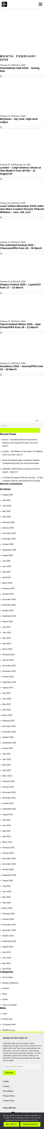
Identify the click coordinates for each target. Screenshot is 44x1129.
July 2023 (6, 693)
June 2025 (6, 566)
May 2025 (6, 572)
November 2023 (9, 671)
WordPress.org (8, 1030)
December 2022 (9, 726)
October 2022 (8, 737)
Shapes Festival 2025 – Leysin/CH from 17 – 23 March (20, 286)
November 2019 (9, 930)
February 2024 (8, 655)
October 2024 (8, 611)
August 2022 (7, 748)
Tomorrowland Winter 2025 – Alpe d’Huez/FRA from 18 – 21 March (20, 326)
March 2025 (7, 583)
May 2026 (6, 511)
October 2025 (8, 544)
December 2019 (9, 925)
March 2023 (7, 715)
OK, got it (11, 1124)
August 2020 (7, 881)
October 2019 (8, 936)
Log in (5, 1014)
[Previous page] (17, 421)
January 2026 (8, 528)
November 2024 (9, 605)
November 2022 (9, 732)
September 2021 (9, 809)
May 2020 (6, 897)
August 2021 (7, 814)
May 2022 (6, 765)
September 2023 (9, 682)
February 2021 (8, 848)
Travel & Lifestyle (9, 1005)
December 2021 (9, 792)
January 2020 (8, 919)
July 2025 (6, 561)
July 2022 (6, 754)
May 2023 (6, 704)
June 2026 (6, 506)
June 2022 (6, 759)
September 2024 (9, 616)
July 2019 (6, 952)
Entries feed (7, 1019)
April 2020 (6, 903)
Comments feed (8, 1025)
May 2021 (6, 831)
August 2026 (7, 495)
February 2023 (8, 721)
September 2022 (9, 743)
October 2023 (8, 677)
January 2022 (8, 787)
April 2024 (6, 644)
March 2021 (7, 842)
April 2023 (6, 710)
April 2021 (6, 836)
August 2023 (7, 688)
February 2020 (8, 914)
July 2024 (6, 627)
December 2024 (9, 599)
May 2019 (6, 963)
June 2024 (6, 632)
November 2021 (9, 798)
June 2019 (6, 958)
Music (4, 994)
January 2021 (8, 853)
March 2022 (7, 776)
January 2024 (8, 660)
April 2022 (6, 770)
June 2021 (6, 825)
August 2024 (7, 621)
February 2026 (8, 522)
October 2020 (8, 869)
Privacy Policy (9, 1096)
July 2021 (6, 820)
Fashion (5, 988)
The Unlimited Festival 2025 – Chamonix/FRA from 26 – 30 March (21, 247)
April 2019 (6, 969)
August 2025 (7, 555)
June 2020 (6, 892)
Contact (6, 1086)
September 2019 (9, 941)
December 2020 (9, 859)
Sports (5, 999)
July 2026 (6, 500)
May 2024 (6, 638)
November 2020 (9, 864)
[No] (41, 1121)
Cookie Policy (9, 1101)
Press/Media (8, 1091)
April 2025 (6, 577)
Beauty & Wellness (10, 983)
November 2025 (9, 539)
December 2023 (9, 666)
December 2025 (9, 533)
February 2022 (8, 781)
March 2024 (7, 649)
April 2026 (6, 517)
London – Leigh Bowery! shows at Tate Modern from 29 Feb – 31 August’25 (20, 170)
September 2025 (9, 550)
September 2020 (9, 875)
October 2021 (8, 803)
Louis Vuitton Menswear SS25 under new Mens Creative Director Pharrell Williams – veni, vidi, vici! (22, 209)
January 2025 (8, 594)
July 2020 (6, 886)
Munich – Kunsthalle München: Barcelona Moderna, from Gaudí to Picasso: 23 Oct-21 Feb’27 (20, 443)
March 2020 (7, 908)
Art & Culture (7, 977)
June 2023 (6, 699)
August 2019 (7, 947)
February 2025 (8, 588)
